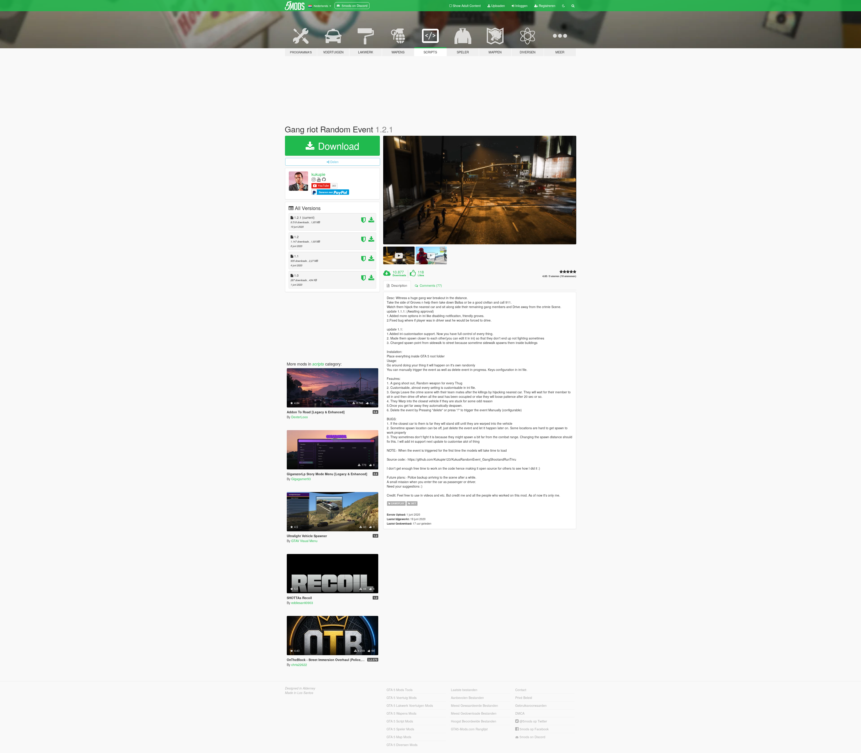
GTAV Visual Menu (304, 540)
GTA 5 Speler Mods (400, 729)
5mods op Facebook (534, 729)
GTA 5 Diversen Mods (402, 744)
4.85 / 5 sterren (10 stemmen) (559, 276)
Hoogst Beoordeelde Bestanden (473, 721)
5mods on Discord (532, 737)
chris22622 (299, 664)
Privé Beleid (523, 697)
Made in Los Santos (299, 692)
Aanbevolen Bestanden (467, 697)
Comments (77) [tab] (430, 285)
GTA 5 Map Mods (399, 737)
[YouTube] (319, 179)
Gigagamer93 (301, 479)
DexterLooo (299, 417)
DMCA (519, 713)
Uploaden (497, 5)
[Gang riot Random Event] (479, 190)
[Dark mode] (563, 5)
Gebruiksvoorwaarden (531, 705)
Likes (421, 275)
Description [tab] (398, 285)
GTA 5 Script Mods (400, 721)
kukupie (318, 174)
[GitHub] (324, 179)
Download (337, 145)
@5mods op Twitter (533, 721)
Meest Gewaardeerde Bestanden (474, 705)
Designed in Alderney (300, 688)
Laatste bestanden (464, 689)
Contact (520, 689)
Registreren (546, 5)
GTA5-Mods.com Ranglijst (469, 729)
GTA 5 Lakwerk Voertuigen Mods (410, 705)
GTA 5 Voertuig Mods (402, 697)
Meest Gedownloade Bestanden (473, 713)
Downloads (399, 275)
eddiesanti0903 (302, 602)
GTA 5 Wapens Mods (401, 713)
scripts (318, 364)
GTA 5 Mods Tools (400, 689)
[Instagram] (313, 179)
